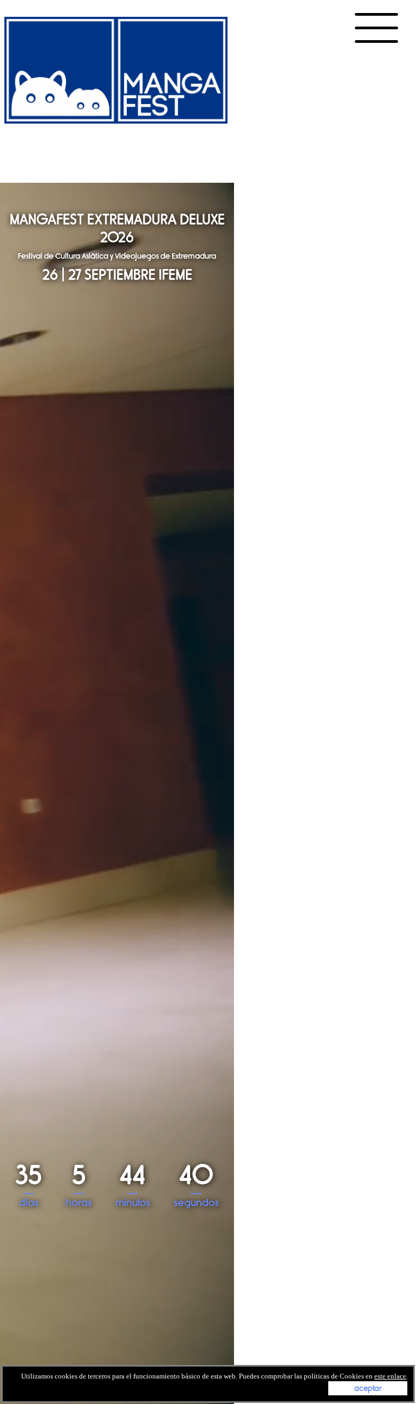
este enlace (390, 1376)
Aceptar (368, 1388)
